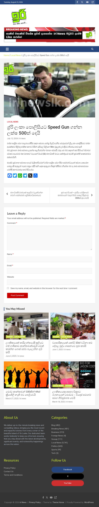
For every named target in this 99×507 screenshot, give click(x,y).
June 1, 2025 (57, 350)
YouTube (67, 483)
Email (10, 265)
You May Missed (15, 309)
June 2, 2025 (11, 356)
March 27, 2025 (12, 398)
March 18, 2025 (58, 402)
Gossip (10, 337)
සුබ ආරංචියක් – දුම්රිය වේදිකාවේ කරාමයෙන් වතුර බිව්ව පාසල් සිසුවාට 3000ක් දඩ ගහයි (73, 195)
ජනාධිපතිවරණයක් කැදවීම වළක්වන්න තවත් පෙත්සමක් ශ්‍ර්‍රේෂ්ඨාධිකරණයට (26, 193)
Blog (53, 425)
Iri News (23, 502)
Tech (53, 453)
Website (10, 277)
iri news (22, 138)
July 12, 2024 (12, 138)
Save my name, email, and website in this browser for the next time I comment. (44, 288)
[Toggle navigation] (7, 49)
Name (10, 254)
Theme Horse (58, 502)
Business (55, 432)
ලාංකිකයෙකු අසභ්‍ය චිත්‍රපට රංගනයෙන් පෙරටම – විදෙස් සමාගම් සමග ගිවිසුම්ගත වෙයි (71, 395)
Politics (54, 446)
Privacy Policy (9, 468)
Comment (12, 223)
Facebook (68, 469)
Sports (54, 449)
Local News (12, 122)
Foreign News (57, 436)
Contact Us (8, 471)
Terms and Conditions (13, 475)
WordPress (89, 502)
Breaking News (57, 429)
